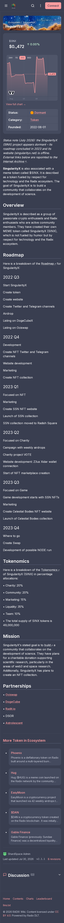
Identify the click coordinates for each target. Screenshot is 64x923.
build (47, 645)
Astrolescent (14, 723)
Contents (18, 898)
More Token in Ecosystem (24, 740)
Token (34, 120)
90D (29, 58)
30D (22, 58)
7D (16, 58)
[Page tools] (40, 5)
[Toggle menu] (6, 5)
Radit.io (10, 709)
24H (10, 58)
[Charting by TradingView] (11, 93)
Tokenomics (49, 570)
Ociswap (11, 694)
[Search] (33, 5)
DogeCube (13, 701)
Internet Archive (13, 161)
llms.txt (7, 905)
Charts (30, 898)
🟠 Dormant (38, 112)
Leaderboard (44, 898)
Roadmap (47, 263)
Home (6, 898)
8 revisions (54, 859)
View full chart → (16, 104)
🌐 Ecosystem (12, 22)
